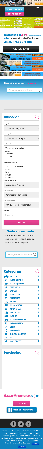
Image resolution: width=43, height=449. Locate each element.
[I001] (21, 59)
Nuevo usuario (14, 9)
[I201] (21, 70)
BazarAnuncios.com (14, 82)
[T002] (21, 5)
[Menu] (37, 8)
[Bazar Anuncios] (22, 35)
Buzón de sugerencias (23, 410)
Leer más (22, 446)
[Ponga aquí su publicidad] (21, 20)
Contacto (21, 403)
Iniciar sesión (14, 14)
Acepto (35, 443)
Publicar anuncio (21, 49)
